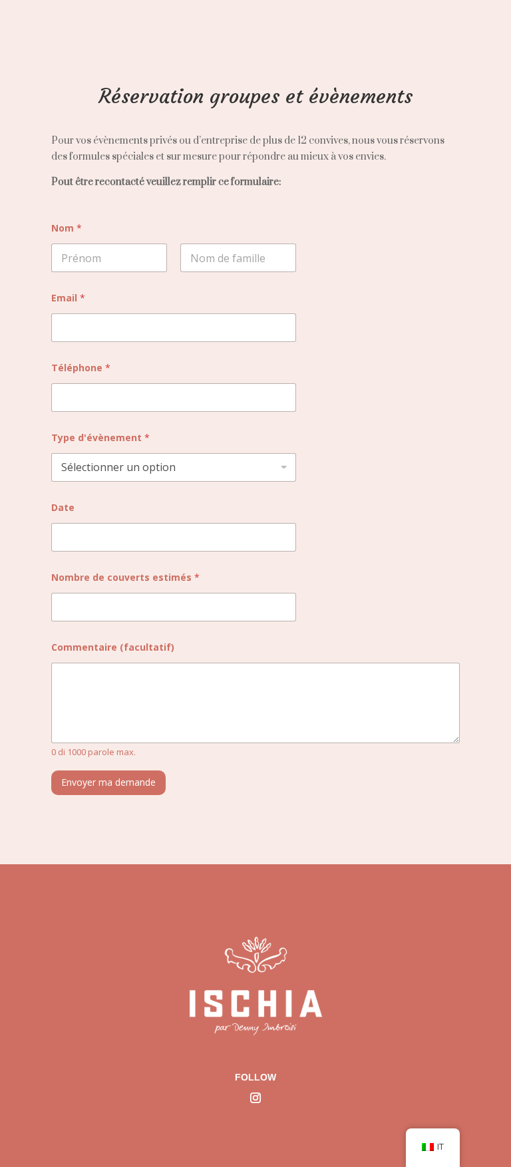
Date (63, 507)
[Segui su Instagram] (255, 1097)
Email (68, 297)
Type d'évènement (100, 437)
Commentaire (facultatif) (112, 647)
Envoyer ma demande (108, 782)
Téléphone (80, 367)
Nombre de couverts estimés (125, 577)
